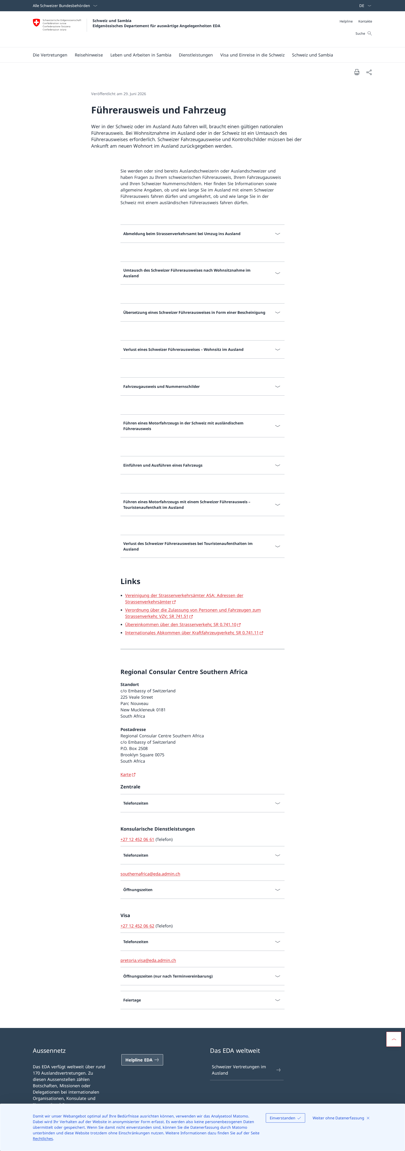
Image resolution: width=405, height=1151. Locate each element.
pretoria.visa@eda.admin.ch (148, 960)
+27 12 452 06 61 (137, 839)
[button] (50, 54)
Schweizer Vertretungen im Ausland (239, 1070)
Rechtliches (43, 1138)
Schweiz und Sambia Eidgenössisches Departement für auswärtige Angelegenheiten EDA (156, 23)
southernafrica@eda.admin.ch (150, 874)
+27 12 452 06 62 (137, 926)
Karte (125, 774)
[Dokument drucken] (357, 72)
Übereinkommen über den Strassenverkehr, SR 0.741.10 (180, 624)
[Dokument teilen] (369, 72)
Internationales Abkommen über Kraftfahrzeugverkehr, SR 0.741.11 (192, 632)
